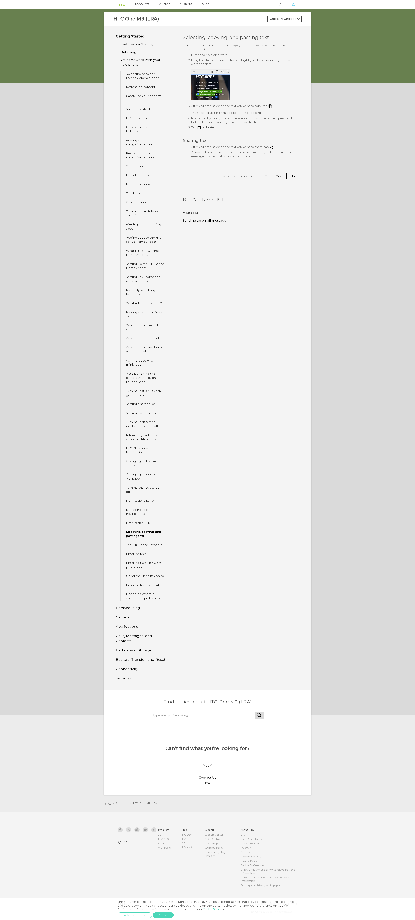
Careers (245, 852)
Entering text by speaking (145, 585)
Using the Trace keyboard (145, 576)
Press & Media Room (253, 839)
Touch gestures (137, 193)
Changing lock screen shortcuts (142, 463)
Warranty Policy (214, 847)
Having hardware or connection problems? (143, 596)
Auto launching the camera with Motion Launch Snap (141, 378)
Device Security (250, 843)
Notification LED (138, 522)
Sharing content (138, 109)
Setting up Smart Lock (142, 413)
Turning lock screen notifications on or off (142, 424)
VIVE (161, 843)
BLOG (205, 4)
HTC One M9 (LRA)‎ (146, 803)
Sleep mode (135, 166)
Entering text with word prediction (144, 565)
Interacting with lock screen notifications (141, 437)
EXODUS (163, 839)
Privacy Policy (249, 861)
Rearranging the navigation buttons (140, 155)
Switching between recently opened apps (142, 76)
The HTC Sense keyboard (144, 544)
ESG (243, 834)
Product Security (251, 856)
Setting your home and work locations (143, 279)
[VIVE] (293, 4)
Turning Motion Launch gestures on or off (143, 393)
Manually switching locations (140, 292)
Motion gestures (138, 184)
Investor (246, 847)
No (293, 176)
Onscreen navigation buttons (142, 129)
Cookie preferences (135, 915)
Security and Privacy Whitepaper (260, 885)
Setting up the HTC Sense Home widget (145, 266)
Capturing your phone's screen (143, 98)
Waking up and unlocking (145, 338)
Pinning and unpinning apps (143, 226)
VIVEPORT (164, 847)
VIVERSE (164, 4)
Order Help (211, 843)
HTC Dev (186, 834)
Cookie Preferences (252, 865)
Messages (190, 213)
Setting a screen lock (141, 404)
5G (159, 834)
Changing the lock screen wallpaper (145, 476)
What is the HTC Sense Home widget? (143, 253)
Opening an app (138, 202)
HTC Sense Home (139, 118)
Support (122, 803)
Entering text (136, 554)
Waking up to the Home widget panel (144, 349)
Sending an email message (204, 220)
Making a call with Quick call (144, 314)
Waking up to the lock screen (142, 327)
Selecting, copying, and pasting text (143, 534)
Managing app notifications (137, 512)
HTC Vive (186, 846)
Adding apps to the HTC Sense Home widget (143, 239)
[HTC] (121, 4)
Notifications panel (140, 500)
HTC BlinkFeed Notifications (137, 450)
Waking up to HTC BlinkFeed (139, 362)
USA (124, 842)
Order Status (212, 839)
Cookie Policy (212, 909)
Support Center (214, 834)
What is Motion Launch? (144, 303)
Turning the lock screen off (144, 489)
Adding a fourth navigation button (139, 142)
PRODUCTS (142, 4)
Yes (278, 176)
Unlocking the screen (142, 175)
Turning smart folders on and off (144, 213)
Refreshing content (140, 87)
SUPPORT (186, 4)
